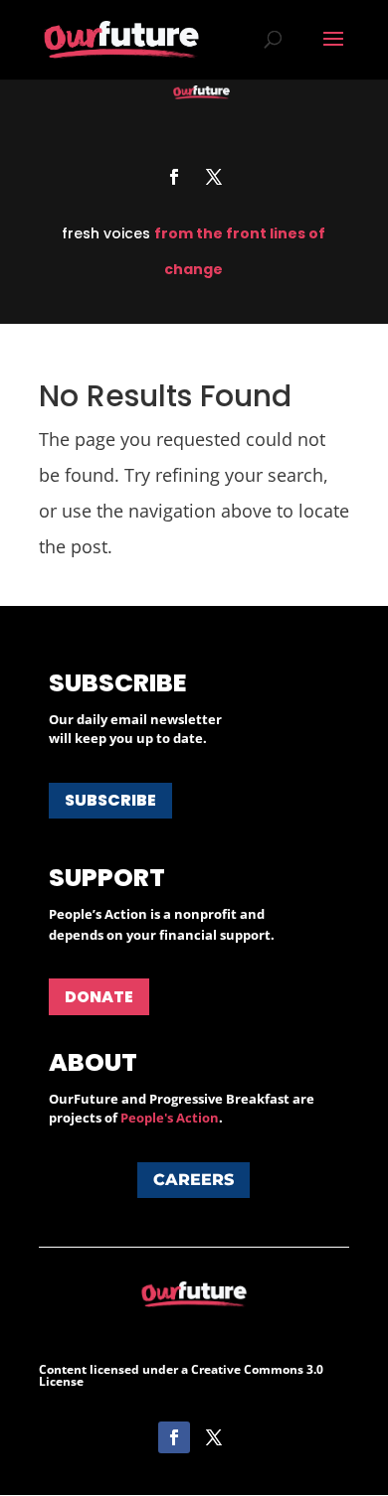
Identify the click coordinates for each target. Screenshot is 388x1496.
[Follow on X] (214, 177)
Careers (193, 1179)
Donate (99, 996)
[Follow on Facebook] (174, 177)
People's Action (169, 1117)
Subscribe (110, 800)
